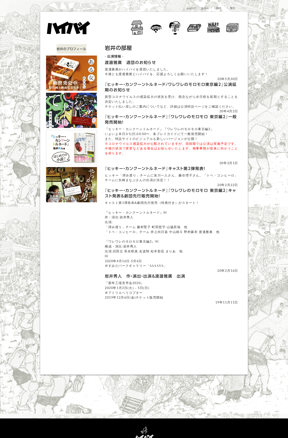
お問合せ (232, 27)
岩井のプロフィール (71, 48)
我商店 (213, 27)
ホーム (137, 27)
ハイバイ (175, 28)
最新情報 (156, 27)
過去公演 (194, 27)
